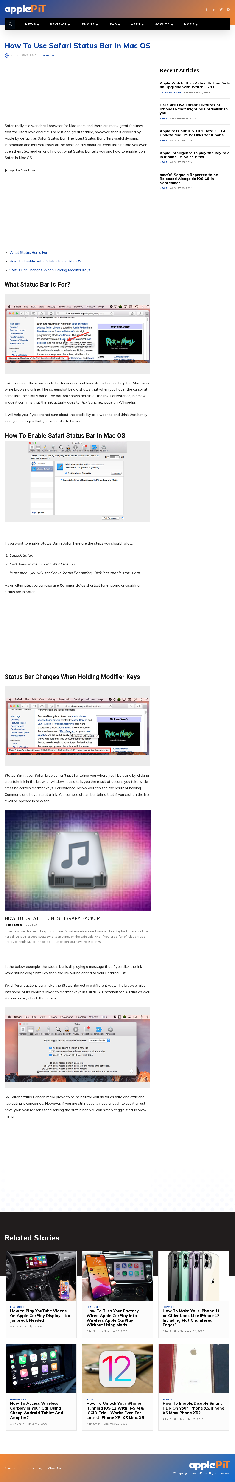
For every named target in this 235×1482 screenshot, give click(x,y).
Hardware (18, 1399)
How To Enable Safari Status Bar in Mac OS (45, 261)
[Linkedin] (213, 9)
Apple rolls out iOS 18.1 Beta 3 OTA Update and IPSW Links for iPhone (193, 133)
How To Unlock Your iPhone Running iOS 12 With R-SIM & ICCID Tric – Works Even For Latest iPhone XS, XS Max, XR (115, 1410)
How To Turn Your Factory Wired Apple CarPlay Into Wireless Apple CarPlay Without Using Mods (113, 1317)
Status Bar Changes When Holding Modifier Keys (49, 270)
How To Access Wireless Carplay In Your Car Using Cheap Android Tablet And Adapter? (36, 1410)
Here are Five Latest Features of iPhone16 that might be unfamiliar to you (194, 109)
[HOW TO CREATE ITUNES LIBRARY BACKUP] (78, 860)
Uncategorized (170, 92)
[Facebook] (206, 9)
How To (48, 55)
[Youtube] (228, 9)
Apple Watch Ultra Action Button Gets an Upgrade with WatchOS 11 (195, 85)
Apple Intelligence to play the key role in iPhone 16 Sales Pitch (194, 154)
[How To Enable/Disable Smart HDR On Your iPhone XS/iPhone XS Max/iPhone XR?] (194, 1369)
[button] (10, 24)
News (163, 118)
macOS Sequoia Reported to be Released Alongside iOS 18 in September (189, 178)
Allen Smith (17, 1326)
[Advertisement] (78, 90)
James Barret (13, 924)
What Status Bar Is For (28, 252)
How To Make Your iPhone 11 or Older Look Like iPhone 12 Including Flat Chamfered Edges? (191, 1317)
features (17, 1307)
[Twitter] (220, 9)
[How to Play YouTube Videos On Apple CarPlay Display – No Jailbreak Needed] (41, 1276)
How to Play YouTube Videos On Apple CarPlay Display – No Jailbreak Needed (40, 1315)
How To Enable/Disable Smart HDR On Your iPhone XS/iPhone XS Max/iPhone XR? (193, 1408)
